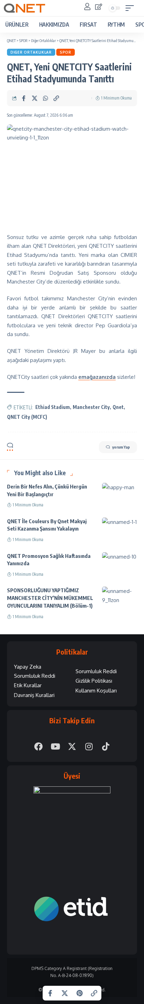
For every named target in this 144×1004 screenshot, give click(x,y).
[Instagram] (88, 746)
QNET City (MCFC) (27, 417)
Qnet (118, 407)
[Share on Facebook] (24, 98)
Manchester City (91, 407)
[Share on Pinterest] (79, 993)
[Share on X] (34, 98)
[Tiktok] (105, 746)
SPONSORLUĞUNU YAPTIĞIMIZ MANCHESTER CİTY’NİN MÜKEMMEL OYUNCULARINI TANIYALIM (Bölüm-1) (50, 598)
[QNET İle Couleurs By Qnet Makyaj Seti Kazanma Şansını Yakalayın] (119, 528)
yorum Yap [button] (121, 447)
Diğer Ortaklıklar (31, 52)
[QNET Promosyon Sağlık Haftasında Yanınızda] (119, 562)
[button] (131, 8)
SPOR (65, 52)
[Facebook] (38, 746)
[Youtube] (55, 746)
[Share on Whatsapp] (45, 98)
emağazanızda (97, 377)
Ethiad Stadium (52, 407)
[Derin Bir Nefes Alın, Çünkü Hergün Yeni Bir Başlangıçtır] (119, 493)
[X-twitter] (72, 746)
